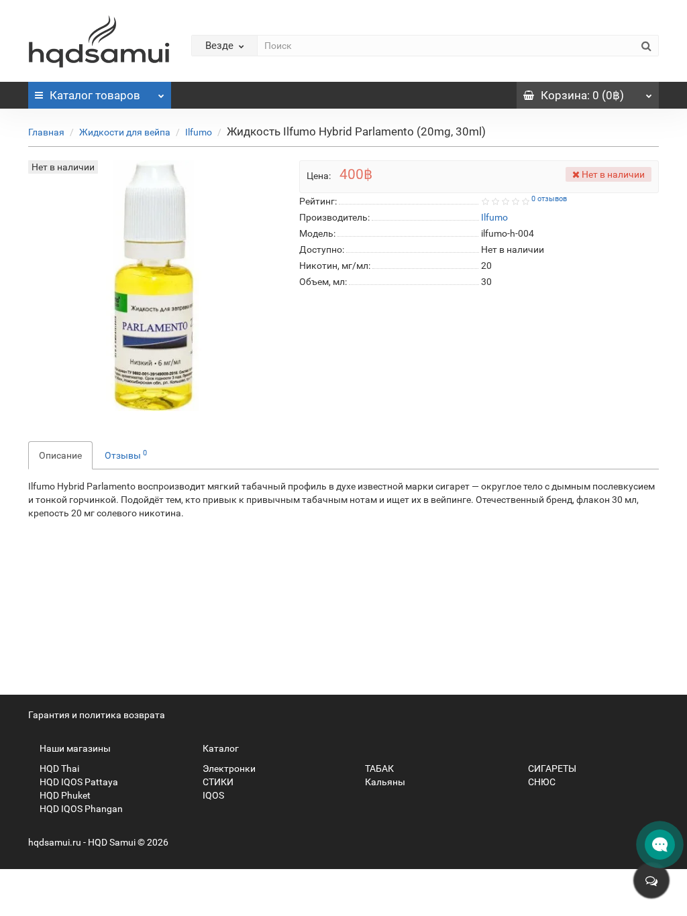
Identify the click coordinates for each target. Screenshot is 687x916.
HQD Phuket (64, 795)
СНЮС (541, 782)
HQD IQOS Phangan (80, 808)
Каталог (95, 95)
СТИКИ (217, 782)
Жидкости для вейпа (124, 132)
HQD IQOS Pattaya (78, 782)
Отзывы (126, 455)
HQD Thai (58, 768)
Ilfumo (198, 132)
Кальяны (384, 782)
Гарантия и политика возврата (96, 714)
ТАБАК (378, 768)
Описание (60, 455)
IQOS (212, 795)
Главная (46, 132)
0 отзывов (549, 198)
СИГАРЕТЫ (551, 768)
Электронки (228, 768)
